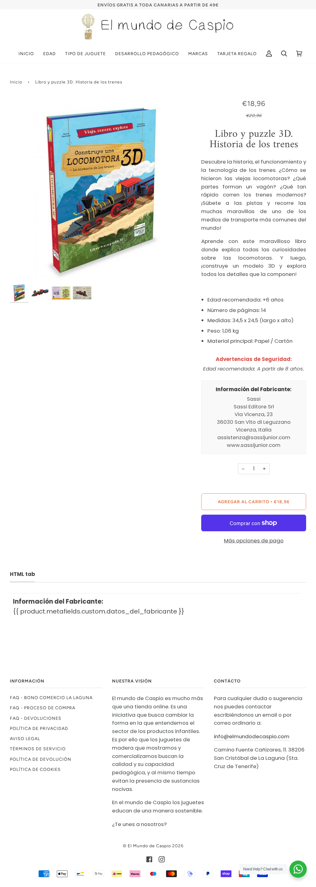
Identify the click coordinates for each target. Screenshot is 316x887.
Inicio (16, 81)
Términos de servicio (38, 748)
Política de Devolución (40, 759)
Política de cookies (35, 769)
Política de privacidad (39, 728)
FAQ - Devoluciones (35, 718)
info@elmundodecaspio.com (251, 736)
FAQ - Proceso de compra (42, 707)
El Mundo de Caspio (149, 845)
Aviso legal (25, 738)
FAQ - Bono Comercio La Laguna (51, 697)
